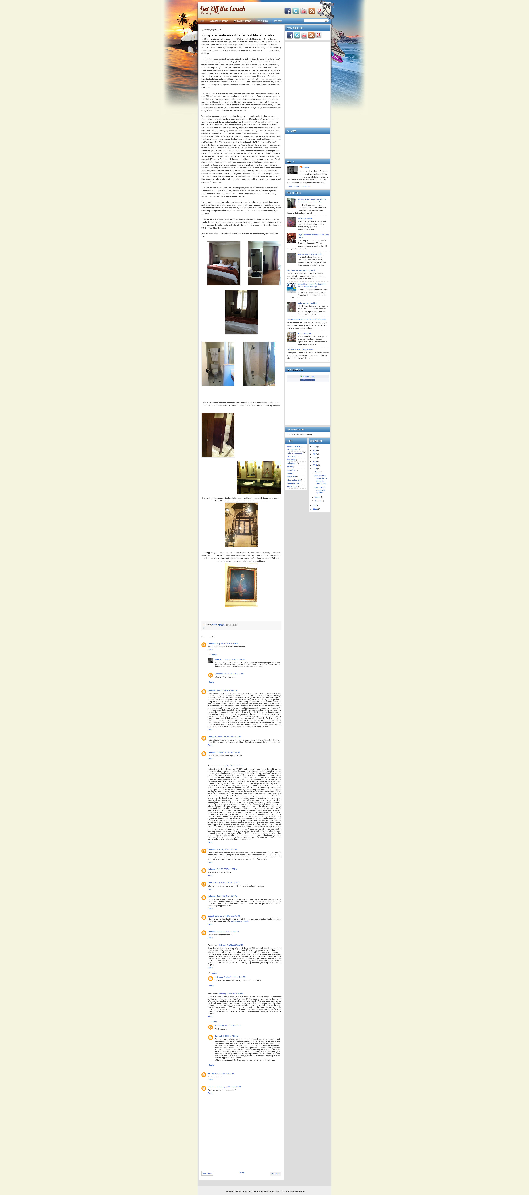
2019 (315, 447)
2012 (315, 505)
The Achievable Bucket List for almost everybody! (306, 320)
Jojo (216, 1036)
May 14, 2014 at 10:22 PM (227, 643)
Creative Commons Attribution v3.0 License (290, 1191)
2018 (315, 450)
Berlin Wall (291, 456)
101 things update (305, 218)
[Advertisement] (222, 1150)
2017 (315, 454)
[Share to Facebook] (233, 625)
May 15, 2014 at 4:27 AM (235, 659)
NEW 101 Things (262, 21)
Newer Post (207, 1173)
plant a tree (291, 477)
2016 (315, 458)
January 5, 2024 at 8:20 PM (230, 1087)
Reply (210, 650)
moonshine (291, 470)
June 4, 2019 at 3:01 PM (230, 916)
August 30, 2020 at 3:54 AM (228, 931)
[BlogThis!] (228, 625)
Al (216, 1026)
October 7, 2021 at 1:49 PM (235, 977)
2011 (315, 509)
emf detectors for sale (240, 921)
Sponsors (278, 21)
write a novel (292, 487)
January (318, 501)
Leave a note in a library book (309, 254)
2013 (315, 469)
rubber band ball (293, 483)
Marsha (218, 659)
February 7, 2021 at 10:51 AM (231, 945)
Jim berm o (213, 1087)
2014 (315, 465)
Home (202, 21)
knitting (290, 467)
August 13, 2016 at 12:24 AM (228, 883)
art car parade (292, 450)
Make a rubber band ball (307, 303)
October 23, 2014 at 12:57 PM (229, 737)
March (317, 497)
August (318, 472)
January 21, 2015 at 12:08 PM (231, 766)
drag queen (291, 460)
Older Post (275, 1174)
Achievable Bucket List (242, 21)
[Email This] (225, 625)
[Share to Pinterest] (236, 625)
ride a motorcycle (294, 480)
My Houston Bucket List (219, 21)
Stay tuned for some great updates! (301, 270)
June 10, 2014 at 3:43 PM (227, 690)
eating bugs (291, 463)
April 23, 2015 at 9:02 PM (227, 869)
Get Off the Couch (222, 8)
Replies (214, 655)
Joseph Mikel (213, 916)
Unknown (212, 643)
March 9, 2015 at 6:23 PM (227, 850)
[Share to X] (231, 625)
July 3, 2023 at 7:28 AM (228, 1036)
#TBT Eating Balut (305, 333)
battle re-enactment (294, 453)
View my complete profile (299, 186)
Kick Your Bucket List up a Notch (300, 350)
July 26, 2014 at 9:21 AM (234, 674)
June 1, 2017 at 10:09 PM (227, 896)
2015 (315, 461)
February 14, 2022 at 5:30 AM (229, 1026)
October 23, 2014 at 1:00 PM (228, 752)
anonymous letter (294, 446)
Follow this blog (308, 380)
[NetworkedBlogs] (307, 376)
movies (290, 473)
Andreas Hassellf (258, 1191)
